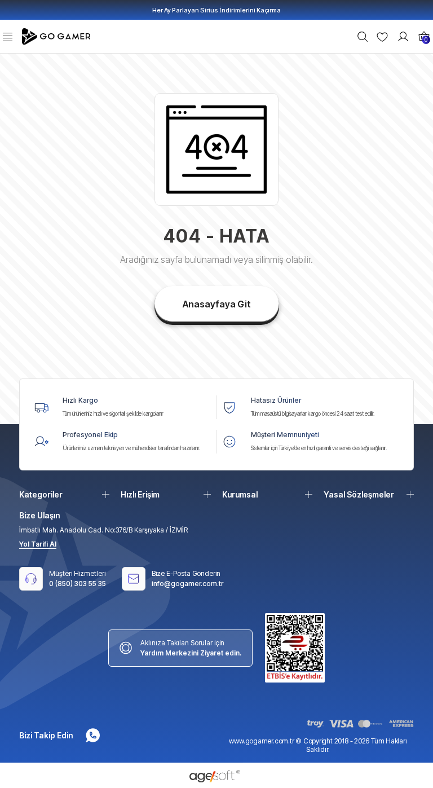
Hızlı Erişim (140, 494)
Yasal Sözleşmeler (359, 494)
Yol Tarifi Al (37, 544)
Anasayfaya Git (217, 304)
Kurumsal (240, 494)
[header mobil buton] (57, 35)
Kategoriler (41, 494)
